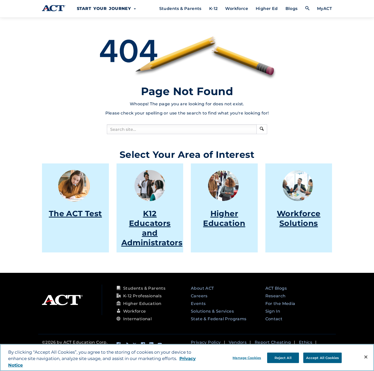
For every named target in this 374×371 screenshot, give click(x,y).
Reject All (283, 357)
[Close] (365, 357)
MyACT (324, 8)
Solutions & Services (212, 311)
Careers (199, 295)
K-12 (213, 8)
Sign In (272, 311)
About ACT (202, 288)
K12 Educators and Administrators (152, 228)
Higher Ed (267, 8)
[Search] (261, 129)
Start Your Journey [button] (105, 8)
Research (275, 295)
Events (198, 303)
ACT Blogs (276, 288)
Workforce (236, 8)
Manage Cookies (247, 357)
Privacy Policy (206, 342)
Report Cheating (273, 342)
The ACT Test (75, 213)
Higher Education (224, 218)
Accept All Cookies (322, 357)
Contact (274, 318)
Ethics (305, 342)
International (137, 318)
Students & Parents (180, 8)
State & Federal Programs (219, 318)
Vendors (238, 342)
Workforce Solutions (299, 218)
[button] (262, 129)
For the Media (280, 303)
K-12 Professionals (142, 295)
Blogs (291, 8)
